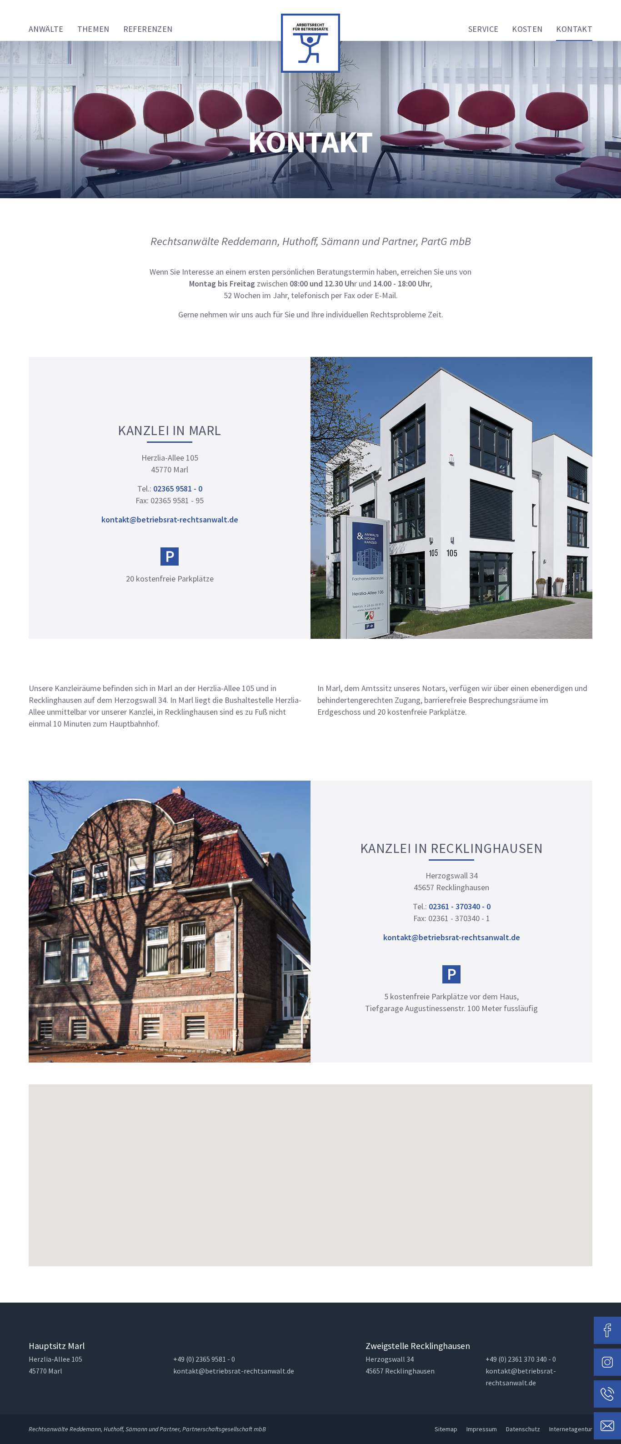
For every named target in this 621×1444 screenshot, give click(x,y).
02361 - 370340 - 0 (459, 906)
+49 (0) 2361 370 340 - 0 (521, 1359)
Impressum (481, 1429)
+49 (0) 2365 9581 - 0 (204, 1359)
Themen (93, 29)
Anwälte (46, 29)
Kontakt (574, 29)
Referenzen (148, 29)
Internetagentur (570, 1429)
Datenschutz (523, 1429)
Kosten (527, 29)
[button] (310, 1169)
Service (483, 29)
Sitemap (446, 1429)
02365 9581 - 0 (176, 488)
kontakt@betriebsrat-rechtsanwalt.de (169, 519)
